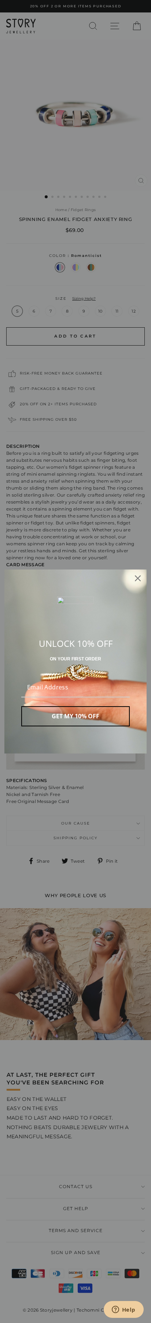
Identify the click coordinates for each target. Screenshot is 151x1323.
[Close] (138, 578)
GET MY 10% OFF (75, 716)
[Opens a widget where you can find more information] (123, 1310)
